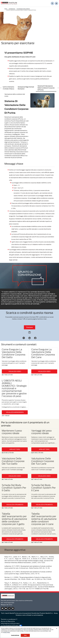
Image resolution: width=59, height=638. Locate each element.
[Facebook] (35, 338)
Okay (25, 635)
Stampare (29, 327)
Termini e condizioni (8, 619)
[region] (29, 632)
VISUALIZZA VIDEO (14, 371)
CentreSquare (12, 8)
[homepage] (9, 3)
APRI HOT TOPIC (14, 449)
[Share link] (24, 338)
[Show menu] (56, 3)
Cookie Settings (15, 635)
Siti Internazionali (7, 602)
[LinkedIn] (29, 338)
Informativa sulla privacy (10, 623)
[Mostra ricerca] (52, 3)
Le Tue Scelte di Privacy (10, 625)
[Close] (56, 628)
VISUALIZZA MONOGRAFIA (15, 412)
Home (5, 8)
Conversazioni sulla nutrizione (23, 8)
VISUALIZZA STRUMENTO (14, 504)
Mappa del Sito (6, 604)
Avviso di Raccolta (8, 621)
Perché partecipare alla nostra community (17, 600)
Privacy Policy (6, 632)
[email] (29, 332)
